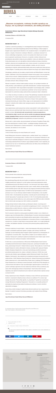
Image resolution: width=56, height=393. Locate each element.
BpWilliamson (29, 329)
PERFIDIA (42, 375)
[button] (9, 336)
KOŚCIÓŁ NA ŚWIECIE (44, 357)
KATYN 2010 (42, 372)
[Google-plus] (28, 386)
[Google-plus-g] (34, 3)
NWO (39, 329)
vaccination (11, 331)
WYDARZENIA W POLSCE (45, 364)
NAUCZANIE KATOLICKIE (45, 370)
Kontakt (45, 16)
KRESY (41, 365)
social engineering (44, 329)
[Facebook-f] (30, 3)
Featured (20, 325)
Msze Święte (28, 357)
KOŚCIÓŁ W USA (43, 359)
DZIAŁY (18, 16)
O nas (36, 16)
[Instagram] (36, 3)
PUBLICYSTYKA (43, 368)
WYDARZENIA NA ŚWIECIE (45, 361)
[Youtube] (39, 3)
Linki (27, 356)
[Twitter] (32, 3)
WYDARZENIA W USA (44, 363)
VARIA (41, 376)
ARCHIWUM (28, 16)
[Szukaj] (10, 7)
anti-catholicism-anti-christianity (18, 329)
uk (49, 329)
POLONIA (42, 367)
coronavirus (35, 329)
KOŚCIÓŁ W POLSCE (44, 360)
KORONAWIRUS (26, 325)
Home (10, 16)
